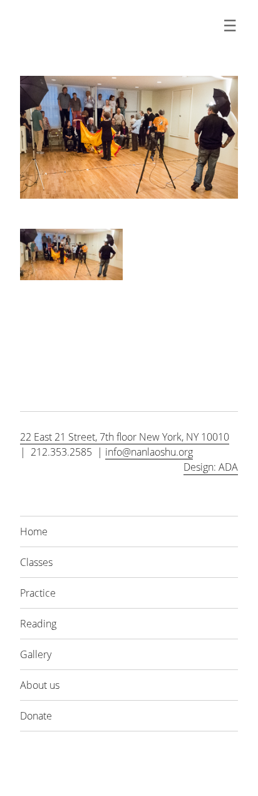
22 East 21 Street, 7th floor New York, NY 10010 (124, 437)
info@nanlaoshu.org (149, 452)
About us (39, 685)
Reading (38, 624)
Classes (36, 562)
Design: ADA (210, 467)
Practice (38, 593)
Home (34, 531)
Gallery (35, 654)
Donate (36, 716)
